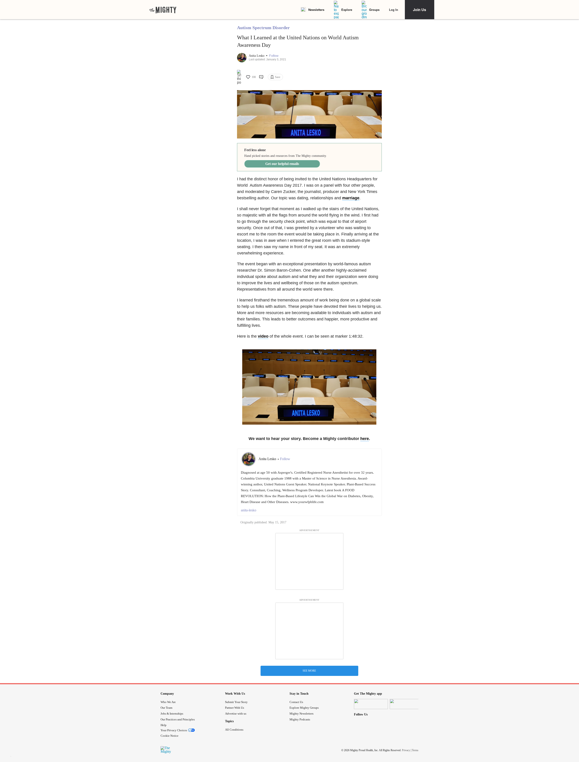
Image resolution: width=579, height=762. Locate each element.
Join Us (419, 9)
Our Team (166, 707)
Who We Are (168, 702)
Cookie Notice (169, 735)
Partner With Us (234, 707)
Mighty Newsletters (301, 713)
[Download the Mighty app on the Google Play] (407, 704)
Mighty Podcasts (300, 719)
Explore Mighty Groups (304, 707)
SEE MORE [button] (309, 670)
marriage (350, 198)
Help (163, 725)
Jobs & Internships (172, 713)
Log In (393, 9)
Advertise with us (235, 713)
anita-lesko (248, 510)
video (263, 336)
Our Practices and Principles (178, 719)
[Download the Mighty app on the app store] (371, 704)
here (364, 438)
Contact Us (296, 702)
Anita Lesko (257, 55)
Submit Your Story (236, 702)
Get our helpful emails (282, 164)
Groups (374, 9)
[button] (273, 56)
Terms (415, 750)
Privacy (406, 750)
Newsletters (316, 9)
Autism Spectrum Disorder (263, 27)
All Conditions (234, 729)
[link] (162, 10)
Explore (346, 9)
